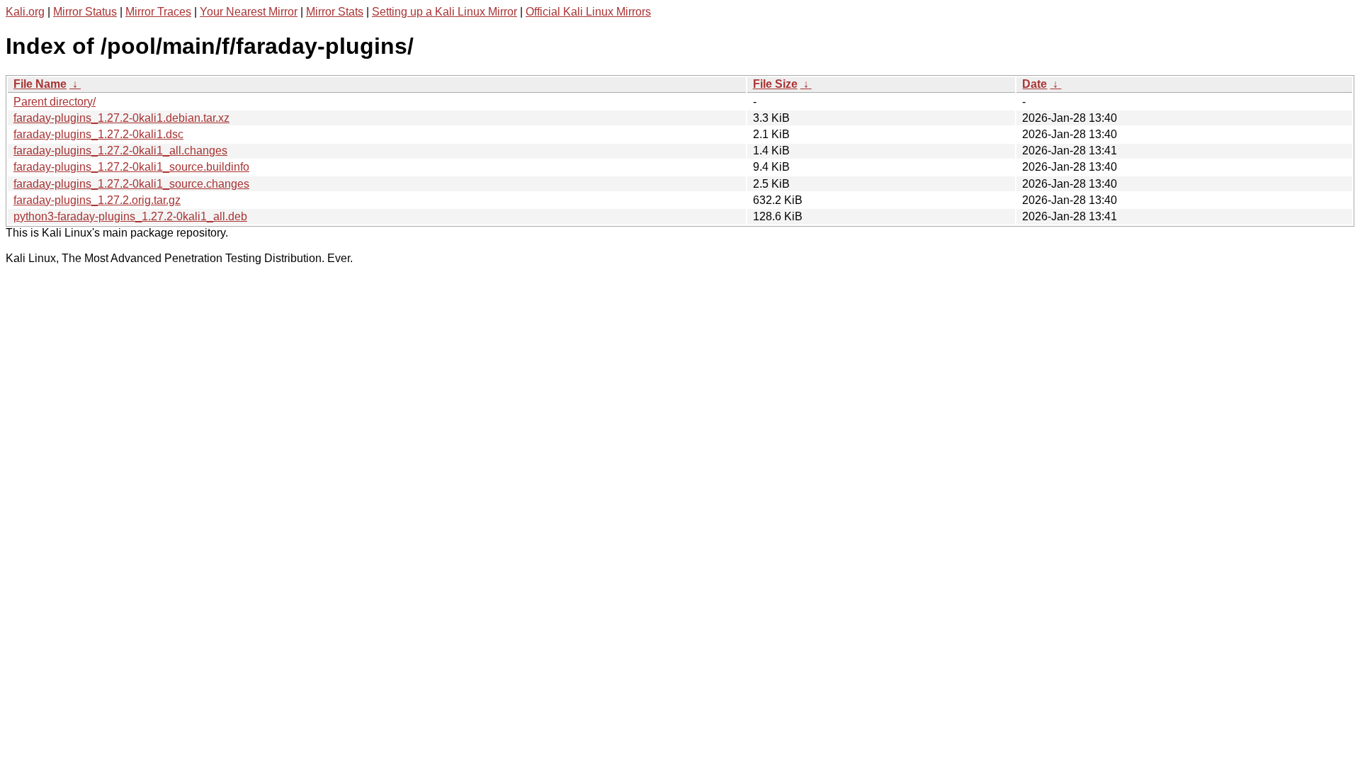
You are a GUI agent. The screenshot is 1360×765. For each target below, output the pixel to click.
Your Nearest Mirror (249, 12)
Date (1034, 84)
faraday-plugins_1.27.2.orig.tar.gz (97, 200)
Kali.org (25, 12)
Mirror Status (85, 12)
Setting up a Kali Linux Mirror (444, 12)
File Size (775, 84)
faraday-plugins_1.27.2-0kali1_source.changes (131, 184)
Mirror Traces (158, 12)
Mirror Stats (334, 12)
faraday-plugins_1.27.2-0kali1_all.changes (120, 150)
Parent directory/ (54, 102)
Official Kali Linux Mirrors (588, 12)
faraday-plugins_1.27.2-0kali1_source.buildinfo (131, 167)
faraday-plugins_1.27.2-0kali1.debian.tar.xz (121, 118)
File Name (40, 84)
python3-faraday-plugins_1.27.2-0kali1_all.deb (130, 216)
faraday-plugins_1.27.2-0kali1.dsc (98, 134)
